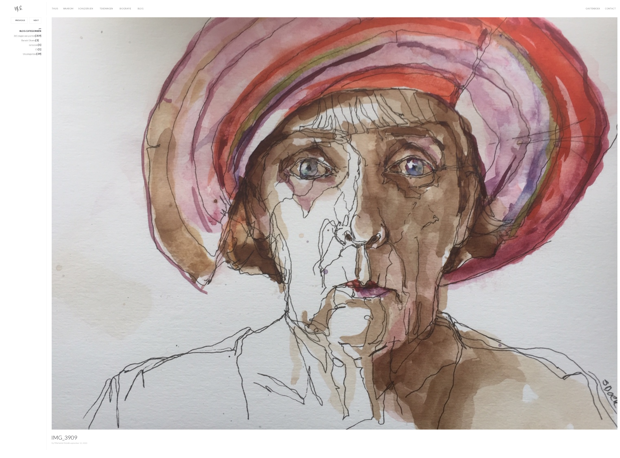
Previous (20, 20)
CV (36, 49)
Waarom (68, 8)
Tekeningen (106, 8)
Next (36, 20)
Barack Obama (28, 40)
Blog (141, 8)
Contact (610, 8)
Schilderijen (85, 8)
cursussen (33, 45)
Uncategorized (30, 54)
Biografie (125, 8)
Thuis (55, 8)
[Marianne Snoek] (24, 9)
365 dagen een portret (24, 36)
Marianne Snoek (62, 443)
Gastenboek (593, 8)
